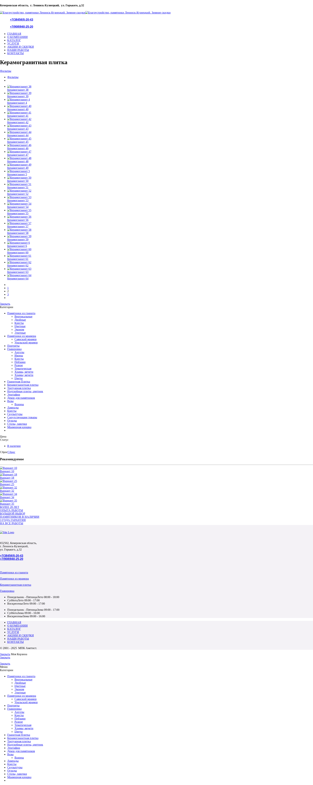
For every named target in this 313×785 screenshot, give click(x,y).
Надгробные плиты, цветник (25, 391)
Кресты (19, 323)
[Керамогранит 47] (160, 151)
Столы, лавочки (17, 423)
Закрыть (5, 303)
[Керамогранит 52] (160, 190)
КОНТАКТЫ (15, 53)
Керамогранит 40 (17, 109)
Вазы (10, 401)
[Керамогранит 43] (160, 125)
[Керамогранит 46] (160, 145)
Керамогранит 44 (17, 135)
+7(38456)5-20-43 (21, 19)
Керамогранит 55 (17, 213)
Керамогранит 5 (17, 174)
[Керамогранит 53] (160, 197)
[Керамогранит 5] (160, 171)
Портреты (13, 345)
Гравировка (14, 349)
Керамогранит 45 (17, 141)
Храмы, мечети (23, 371)
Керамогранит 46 (17, 148)
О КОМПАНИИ (17, 37)
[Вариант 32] (156, 487)
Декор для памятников (21, 397)
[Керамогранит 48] (160, 158)
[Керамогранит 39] (160, 93)
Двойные (20, 319)
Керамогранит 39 (17, 96)
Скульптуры (14, 414)
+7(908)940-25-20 (21, 26)
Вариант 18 (7, 477)
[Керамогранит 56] (160, 216)
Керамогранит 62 (17, 265)
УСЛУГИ (13, 43)
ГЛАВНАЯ (14, 33)
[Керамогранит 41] (160, 112)
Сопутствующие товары (22, 417)
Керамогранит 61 (17, 259)
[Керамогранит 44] (160, 132)
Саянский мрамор (25, 339)
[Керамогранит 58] (160, 229)
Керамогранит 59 (17, 239)
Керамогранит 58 (17, 232)
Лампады (13, 407)
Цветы (18, 378)
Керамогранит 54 (17, 206)
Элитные (20, 332)
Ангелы (19, 352)
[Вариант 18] (156, 474)
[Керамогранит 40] (160, 106)
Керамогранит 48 (17, 161)
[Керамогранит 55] (160, 210)
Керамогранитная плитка (22, 384)
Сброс (11, 452)
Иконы (18, 355)
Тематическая (22, 368)
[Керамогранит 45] (160, 138)
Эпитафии (13, 394)
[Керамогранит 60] (160, 249)
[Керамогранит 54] (160, 203)
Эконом (19, 329)
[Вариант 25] (156, 481)
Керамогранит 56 (17, 219)
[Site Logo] (7, 532)
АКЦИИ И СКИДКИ (20, 46)
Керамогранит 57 (17, 226)
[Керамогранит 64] (160, 275)
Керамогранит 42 (17, 122)
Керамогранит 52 (17, 193)
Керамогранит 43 (17, 128)
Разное (18, 365)
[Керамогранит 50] (160, 177)
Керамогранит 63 (17, 272)
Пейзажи (20, 362)
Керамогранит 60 (17, 252)
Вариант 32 (7, 490)
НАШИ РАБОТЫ (18, 50)
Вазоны (19, 404)
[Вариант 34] (156, 494)
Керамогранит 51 (17, 187)
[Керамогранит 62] (160, 262)
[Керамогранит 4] (160, 99)
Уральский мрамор (26, 342)
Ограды (12, 420)
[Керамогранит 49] (160, 164)
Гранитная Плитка (18, 381)
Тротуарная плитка (19, 388)
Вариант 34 (7, 497)
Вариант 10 (7, 471)
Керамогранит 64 (17, 278)
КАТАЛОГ (14, 40)
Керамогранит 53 (17, 200)
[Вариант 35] (156, 500)
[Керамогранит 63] (160, 268)
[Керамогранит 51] (160, 184)
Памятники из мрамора (21, 336)
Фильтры (5, 70)
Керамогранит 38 (17, 89)
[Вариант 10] (156, 468)
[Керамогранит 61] (160, 255)
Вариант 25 (7, 484)
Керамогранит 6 (17, 246)
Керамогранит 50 (17, 180)
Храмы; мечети (23, 375)
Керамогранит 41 (17, 115)
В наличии (14, 445)
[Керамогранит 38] (160, 86)
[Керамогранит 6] (160, 242)
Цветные (20, 326)
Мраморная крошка (19, 427)
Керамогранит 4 (17, 102)
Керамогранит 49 (17, 167)
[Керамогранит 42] (160, 119)
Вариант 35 (7, 503)
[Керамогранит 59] (160, 236)
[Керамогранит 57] (160, 223)
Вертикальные (23, 316)
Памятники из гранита (21, 313)
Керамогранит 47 (17, 154)
